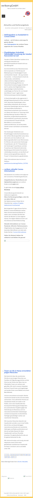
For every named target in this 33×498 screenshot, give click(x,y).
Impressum (20, 495)
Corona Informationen (19, 232)
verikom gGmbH (9, 5)
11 (29, 455)
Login (27, 493)
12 (5, 457)
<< (5, 455)
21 (12, 457)
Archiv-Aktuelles (23, 461)
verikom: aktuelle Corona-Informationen (14, 170)
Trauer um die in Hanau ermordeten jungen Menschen (17, 371)
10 (26, 455)
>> (15, 457)
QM (24, 493)
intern (21, 493)
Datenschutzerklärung (12, 495)
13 (8, 457)
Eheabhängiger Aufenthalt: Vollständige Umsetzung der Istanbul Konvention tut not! (18, 54)
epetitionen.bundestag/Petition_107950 (16, 163)
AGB (25, 495)
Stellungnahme (11, 44)
